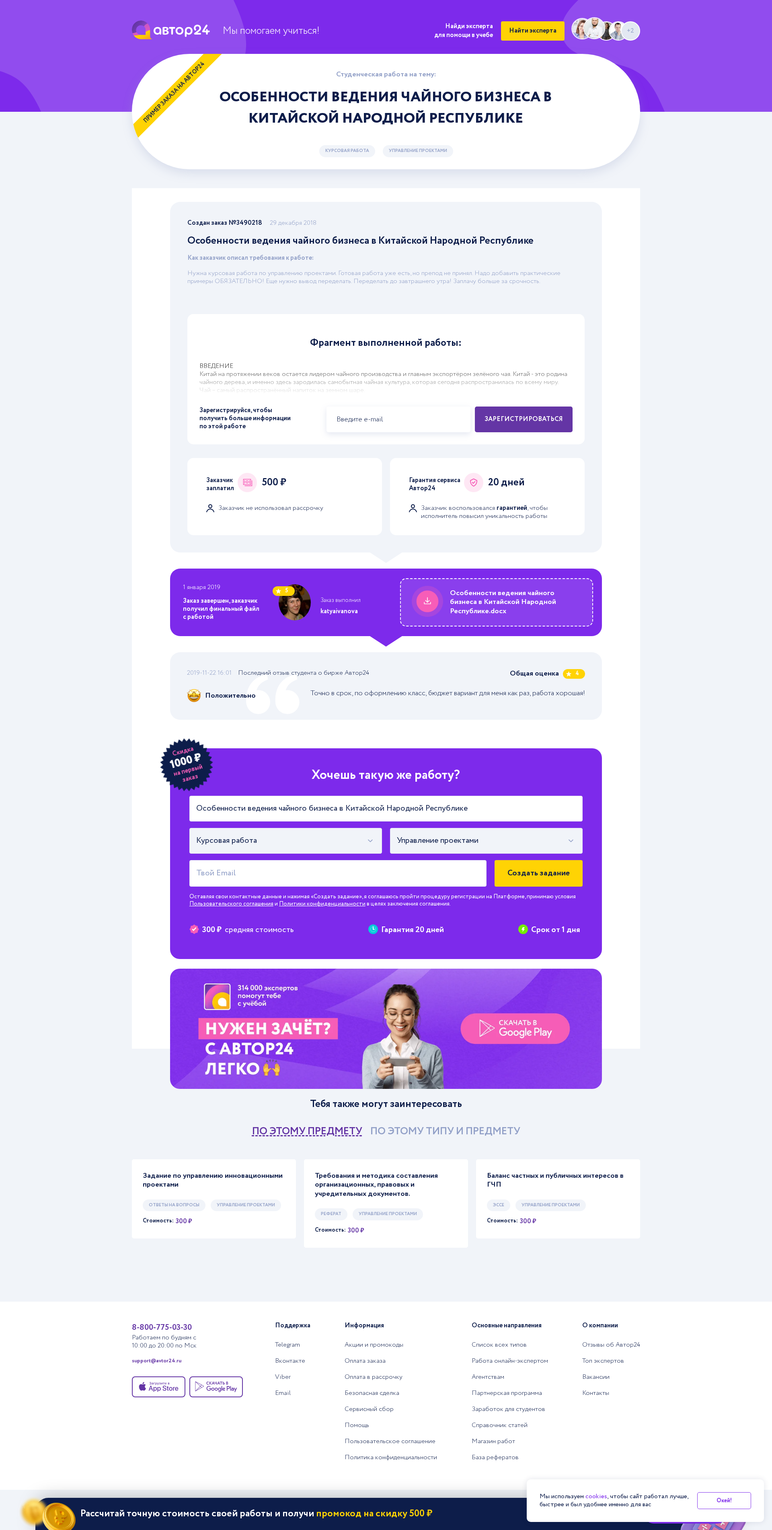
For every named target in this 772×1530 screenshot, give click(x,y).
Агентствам (488, 1377)
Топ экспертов (603, 1361)
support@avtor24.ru (156, 1361)
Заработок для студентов (508, 1409)
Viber (283, 1377)
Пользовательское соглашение (390, 1442)
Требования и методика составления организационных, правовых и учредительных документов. (376, 1185)
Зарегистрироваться (524, 419)
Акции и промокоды (374, 1345)
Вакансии (596, 1377)
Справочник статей (500, 1425)
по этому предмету (307, 1131)
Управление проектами (418, 151)
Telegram (287, 1345)
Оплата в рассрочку (373, 1377)
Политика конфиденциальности (391, 1458)
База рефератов (495, 1458)
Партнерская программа (507, 1393)
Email (283, 1393)
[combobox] (285, 841)
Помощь (357, 1425)
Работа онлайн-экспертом (510, 1361)
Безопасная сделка (372, 1393)
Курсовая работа (347, 151)
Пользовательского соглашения (231, 904)
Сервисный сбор (369, 1409)
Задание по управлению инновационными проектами (213, 1180)
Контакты (595, 1393)
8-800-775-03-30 (162, 1327)
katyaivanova (339, 611)
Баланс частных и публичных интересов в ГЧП (555, 1180)
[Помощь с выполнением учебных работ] (386, 1029)
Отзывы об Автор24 (611, 1345)
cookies (596, 1496)
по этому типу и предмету (445, 1131)
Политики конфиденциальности (322, 904)
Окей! (724, 1501)
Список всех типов (499, 1345)
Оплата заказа (365, 1361)
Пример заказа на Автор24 (174, 92)
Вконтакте (290, 1361)
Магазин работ (493, 1442)
